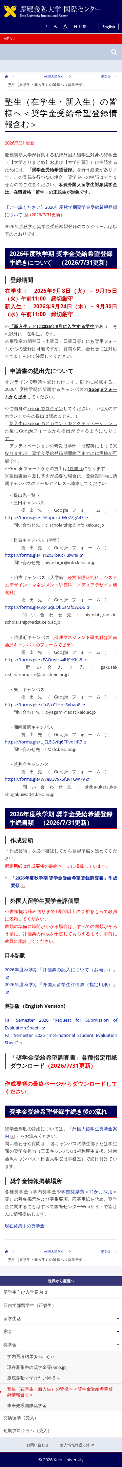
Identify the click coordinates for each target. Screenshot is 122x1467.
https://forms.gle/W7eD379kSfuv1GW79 (45, 779)
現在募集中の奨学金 (24, 1226)
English (108, 26)
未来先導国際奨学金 (27, 1405)
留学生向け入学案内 (23, 1292)
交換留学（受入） (21, 1418)
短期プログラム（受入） (27, 1430)
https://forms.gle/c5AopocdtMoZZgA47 (44, 517)
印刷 (82, 26)
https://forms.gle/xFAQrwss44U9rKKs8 (43, 660)
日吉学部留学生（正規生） (29, 1305)
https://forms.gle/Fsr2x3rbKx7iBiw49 (41, 555)
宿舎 (7, 1331)
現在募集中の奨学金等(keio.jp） (38, 1367)
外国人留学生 (54, 76)
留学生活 (12, 1318)
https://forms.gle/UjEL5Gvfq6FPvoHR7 (43, 742)
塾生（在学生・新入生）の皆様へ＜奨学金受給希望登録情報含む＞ (60, 1392)
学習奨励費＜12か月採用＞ (89, 1191)
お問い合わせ (37, 1444)
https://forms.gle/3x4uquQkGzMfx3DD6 (45, 607)
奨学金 (106, 76)
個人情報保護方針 (75, 1444)
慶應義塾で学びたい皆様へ (33, 1378)
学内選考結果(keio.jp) (28, 1356)
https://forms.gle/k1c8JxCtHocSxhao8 (42, 705)
